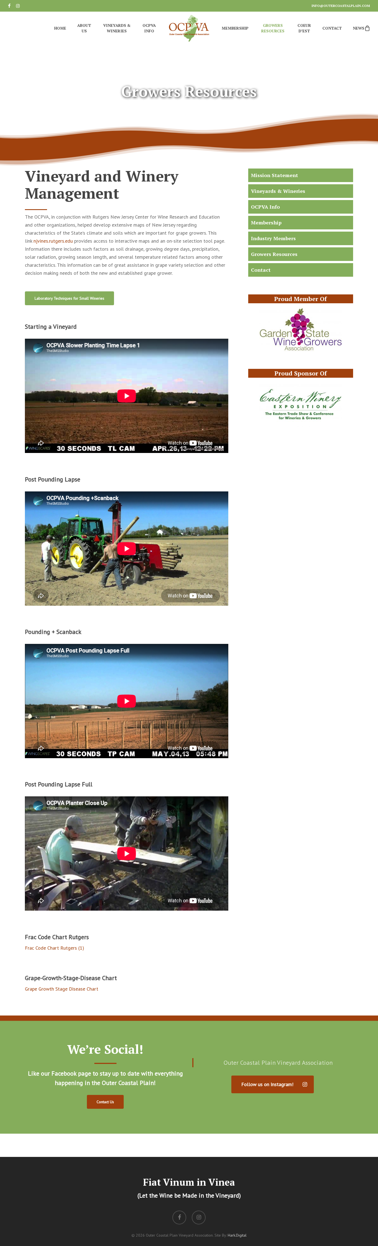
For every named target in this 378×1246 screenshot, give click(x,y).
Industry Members (273, 238)
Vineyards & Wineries (278, 191)
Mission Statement (274, 175)
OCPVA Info (265, 206)
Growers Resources (274, 254)
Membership (266, 222)
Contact (261, 269)
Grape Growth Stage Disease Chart (61, 989)
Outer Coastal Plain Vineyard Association (278, 1062)
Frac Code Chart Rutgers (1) (54, 948)
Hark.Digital (237, 1235)
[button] (69, 298)
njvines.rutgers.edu (53, 241)
